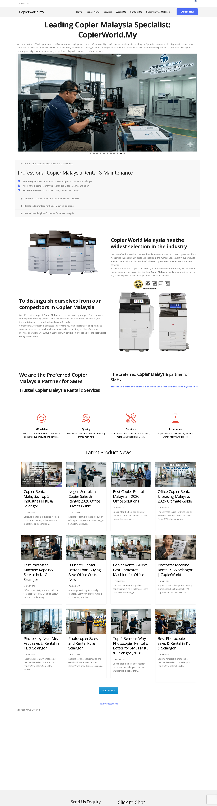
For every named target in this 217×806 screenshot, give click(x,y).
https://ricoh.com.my (86, 443)
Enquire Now (187, 11)
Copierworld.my (31, 12)
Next (202, 102)
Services (108, 11)
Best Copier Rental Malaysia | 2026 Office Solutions (128, 496)
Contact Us (136, 11)
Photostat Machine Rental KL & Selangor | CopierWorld (175, 569)
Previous (13, 102)
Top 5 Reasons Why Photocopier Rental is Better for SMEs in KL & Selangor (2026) (130, 646)
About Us (121, 11)
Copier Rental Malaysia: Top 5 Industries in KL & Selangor (38, 499)
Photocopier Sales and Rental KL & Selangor (83, 643)
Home (79, 11)
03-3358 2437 (25, 3)
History (108, 703)
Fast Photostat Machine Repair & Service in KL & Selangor (38, 572)
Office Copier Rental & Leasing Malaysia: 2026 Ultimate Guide (175, 496)
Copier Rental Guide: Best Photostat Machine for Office (130, 569)
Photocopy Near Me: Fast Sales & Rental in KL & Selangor (41, 643)
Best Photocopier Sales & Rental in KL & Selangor (174, 643)
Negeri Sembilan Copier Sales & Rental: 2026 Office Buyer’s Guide (84, 499)
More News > (108, 690)
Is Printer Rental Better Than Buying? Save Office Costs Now (85, 572)
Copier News (93, 11)
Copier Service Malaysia (158, 11)
